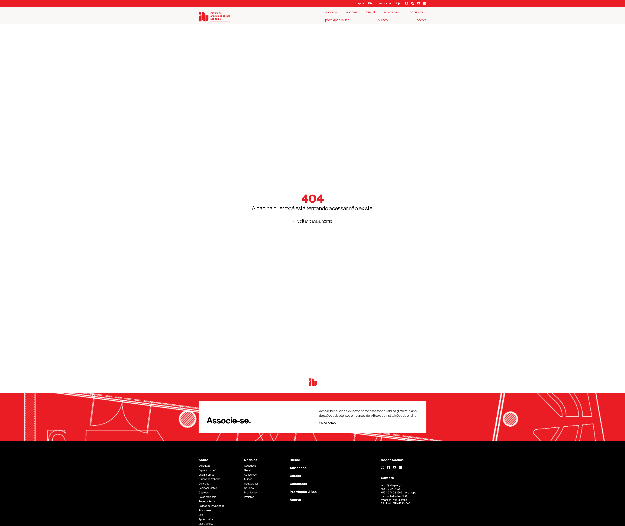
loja (398, 3)
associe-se (384, 3)
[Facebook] (413, 3)
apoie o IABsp (366, 3)
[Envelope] (424, 3)
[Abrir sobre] (336, 12)
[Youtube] (418, 3)
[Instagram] (407, 3)
